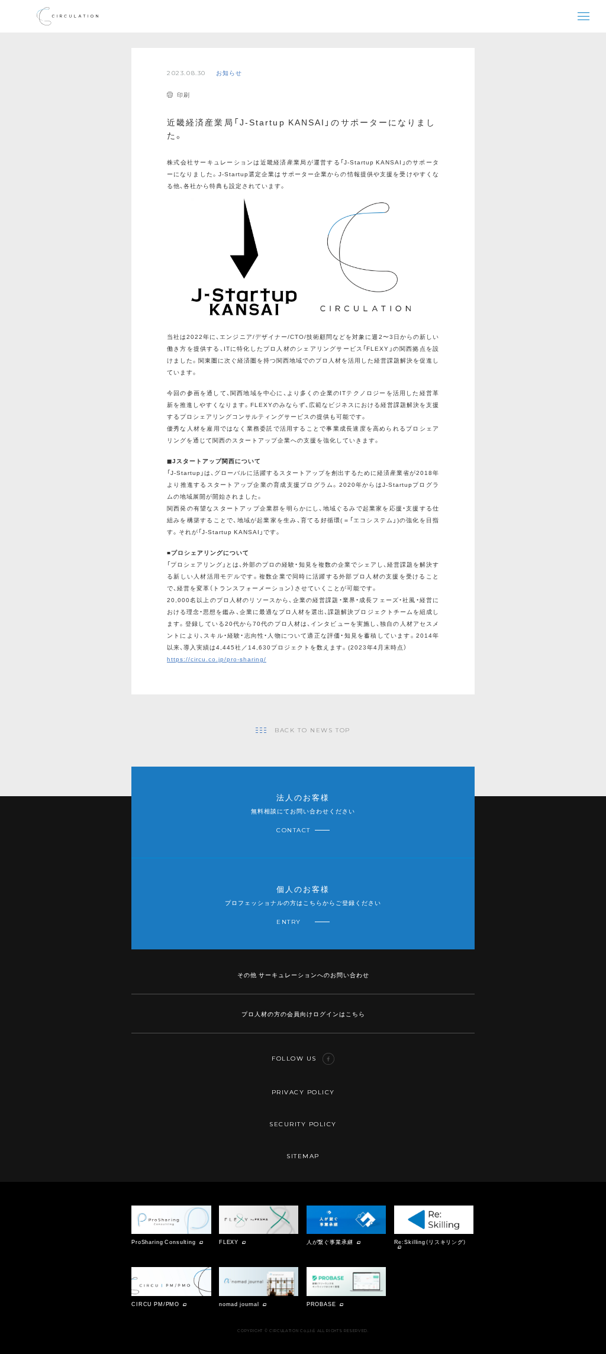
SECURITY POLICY (303, 1124)
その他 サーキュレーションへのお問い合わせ (303, 974)
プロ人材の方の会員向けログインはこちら (303, 1013)
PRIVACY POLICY (303, 1092)
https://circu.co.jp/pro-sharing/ (216, 658)
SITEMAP (303, 1156)
